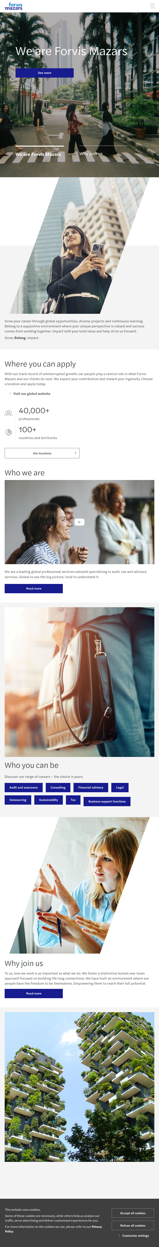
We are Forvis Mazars (71, 50)
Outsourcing (18, 799)
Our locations (42, 453)
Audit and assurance (24, 787)
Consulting (58, 787)
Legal (120, 787)
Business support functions (107, 801)
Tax (73, 799)
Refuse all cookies (132, 1225)
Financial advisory (90, 787)
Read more (33, 588)
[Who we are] (79, 522)
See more (44, 72)
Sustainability (48, 799)
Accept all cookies (132, 1213)
